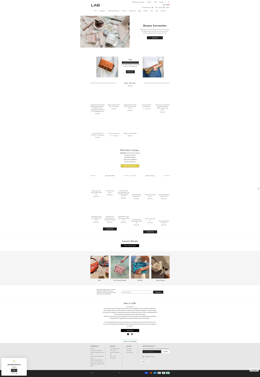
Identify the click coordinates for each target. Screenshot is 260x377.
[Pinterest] (132, 334)
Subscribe (158, 292)
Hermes (140, 280)
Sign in (168, 7)
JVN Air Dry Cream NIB (113, 133)
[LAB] (105, 32)
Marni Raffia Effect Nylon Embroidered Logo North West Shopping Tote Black (123, 193)
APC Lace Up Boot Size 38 (150, 219)
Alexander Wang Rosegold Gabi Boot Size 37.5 (136, 221)
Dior (99, 280)
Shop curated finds (130, 245)
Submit (166, 351)
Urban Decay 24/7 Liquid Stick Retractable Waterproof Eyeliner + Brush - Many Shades (162, 107)
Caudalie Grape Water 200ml (130, 133)
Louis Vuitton (160, 280)
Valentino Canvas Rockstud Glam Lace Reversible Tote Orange (109, 218)
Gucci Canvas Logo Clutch (110, 191)
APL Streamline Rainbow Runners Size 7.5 (163, 195)
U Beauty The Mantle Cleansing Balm (146, 105)
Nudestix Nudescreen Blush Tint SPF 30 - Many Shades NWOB (130, 106)
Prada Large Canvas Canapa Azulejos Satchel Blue (96, 192)
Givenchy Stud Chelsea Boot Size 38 (164, 221)
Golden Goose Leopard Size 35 (150, 195)
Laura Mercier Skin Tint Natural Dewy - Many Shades (97, 134)
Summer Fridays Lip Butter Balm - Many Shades (114, 105)
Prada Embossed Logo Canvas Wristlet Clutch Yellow (96, 218)
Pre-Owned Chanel (120, 280)
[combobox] (163, 2)
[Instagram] (128, 334)
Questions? (130, 330)
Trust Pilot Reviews (130, 166)
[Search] (164, 2)
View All (130, 85)
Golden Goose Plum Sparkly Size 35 (136, 195)
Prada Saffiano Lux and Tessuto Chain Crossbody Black (123, 218)
